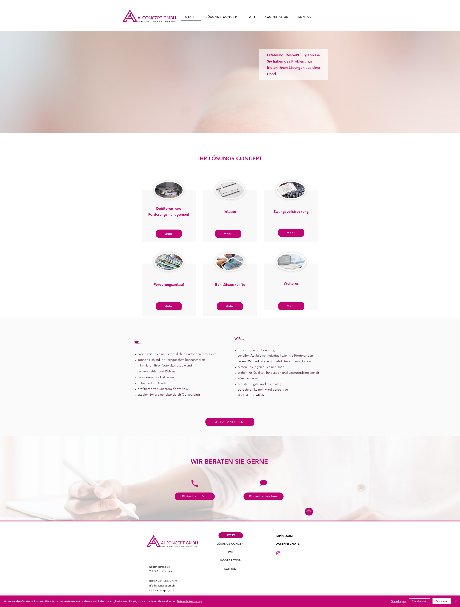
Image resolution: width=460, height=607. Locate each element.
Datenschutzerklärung (189, 601)
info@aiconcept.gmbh (162, 585)
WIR (230, 552)
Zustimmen (442, 601)
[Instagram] (278, 553)
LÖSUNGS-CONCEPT (230, 543)
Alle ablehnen (419, 601)
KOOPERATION (230, 560)
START (230, 535)
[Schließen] (456, 601)
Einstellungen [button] (398, 601)
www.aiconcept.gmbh (161, 590)
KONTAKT (231, 569)
